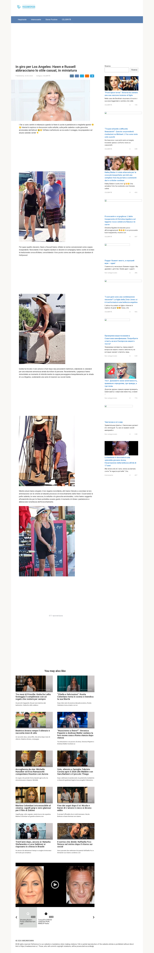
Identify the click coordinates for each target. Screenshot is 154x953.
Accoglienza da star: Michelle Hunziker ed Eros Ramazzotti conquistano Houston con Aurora (32, 771)
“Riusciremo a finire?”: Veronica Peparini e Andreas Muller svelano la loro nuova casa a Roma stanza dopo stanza (75, 734)
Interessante (36, 19)
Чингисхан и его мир (114, 422)
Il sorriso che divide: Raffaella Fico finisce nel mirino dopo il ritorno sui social (74, 844)
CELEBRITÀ (66, 19)
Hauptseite (22, 19)
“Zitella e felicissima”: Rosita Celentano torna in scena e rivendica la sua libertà (75, 696)
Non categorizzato (111, 273)
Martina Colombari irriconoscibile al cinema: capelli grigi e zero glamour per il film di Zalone (33, 808)
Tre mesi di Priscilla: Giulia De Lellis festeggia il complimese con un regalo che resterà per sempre (33, 696)
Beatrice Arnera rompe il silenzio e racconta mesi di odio (33, 731)
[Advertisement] (77, 42)
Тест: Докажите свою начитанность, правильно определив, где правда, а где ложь (121, 383)
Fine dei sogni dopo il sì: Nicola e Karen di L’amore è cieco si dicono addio (74, 808)
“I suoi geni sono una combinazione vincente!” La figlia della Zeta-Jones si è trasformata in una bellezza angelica (121, 299)
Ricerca (107, 66)
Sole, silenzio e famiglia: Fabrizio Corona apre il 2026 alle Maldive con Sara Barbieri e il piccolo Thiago (75, 771)
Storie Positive (51, 19)
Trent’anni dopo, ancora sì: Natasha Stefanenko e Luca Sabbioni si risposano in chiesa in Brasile (33, 844)
